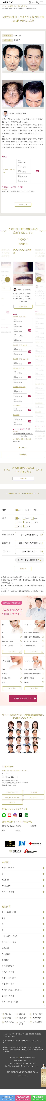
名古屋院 (33, 826)
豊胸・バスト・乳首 (10, 1002)
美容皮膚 (5, 948)
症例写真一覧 (12, 6)
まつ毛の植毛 (17, 405)
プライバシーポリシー (33, 1066)
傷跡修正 (5, 960)
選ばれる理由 (9, 1022)
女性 (27, 510)
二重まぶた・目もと (10, 936)
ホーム (4, 6)
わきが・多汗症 (8, 972)
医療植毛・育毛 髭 (18, 368)
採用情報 (7, 1018)
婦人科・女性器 (8, 996)
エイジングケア (8, 867)
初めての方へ (23, 1018)
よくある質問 (37, 1022)
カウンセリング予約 (12, 792)
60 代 (20, 526)
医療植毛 (23, 455)
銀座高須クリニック (9, 826)
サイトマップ (14, 1057)
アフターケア (34, 797)
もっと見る (12, 652)
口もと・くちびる (9, 942)
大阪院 (18, 830)
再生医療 (5, 879)
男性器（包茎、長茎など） (12, 990)
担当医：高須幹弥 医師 (18, 113)
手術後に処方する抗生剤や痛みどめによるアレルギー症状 (18, 191)
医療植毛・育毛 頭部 (19, 316)
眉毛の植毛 (16, 415)
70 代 (28, 526)
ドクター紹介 (37, 1014)
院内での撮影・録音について (23, 1060)
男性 (35, 510)
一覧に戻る (23, 204)
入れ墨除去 (6, 954)
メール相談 (33, 792)
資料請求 (12, 802)
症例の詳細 (23, 306)
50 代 (36, 522)
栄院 (3, 830)
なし (19, 510)
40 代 (28, 522)
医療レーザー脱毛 (9, 978)
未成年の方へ (37, 1018)
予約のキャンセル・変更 (12, 797)
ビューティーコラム (23, 1023)
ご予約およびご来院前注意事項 (15, 1066)
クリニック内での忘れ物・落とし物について (23, 1063)
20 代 (36, 518)
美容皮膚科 (6, 885)
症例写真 (22, 1014)
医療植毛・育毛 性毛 (19, 387)
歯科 (3, 918)
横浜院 (18, 826)
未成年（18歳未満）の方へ (28, 1057)
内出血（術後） (17, 441)
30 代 (20, 522)
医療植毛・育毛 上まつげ (20, 359)
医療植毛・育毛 (22, 6)
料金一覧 (7, 1014)
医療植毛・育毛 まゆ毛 (20, 345)
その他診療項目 (8, 966)
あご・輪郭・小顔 (9, 912)
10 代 (28, 518)
